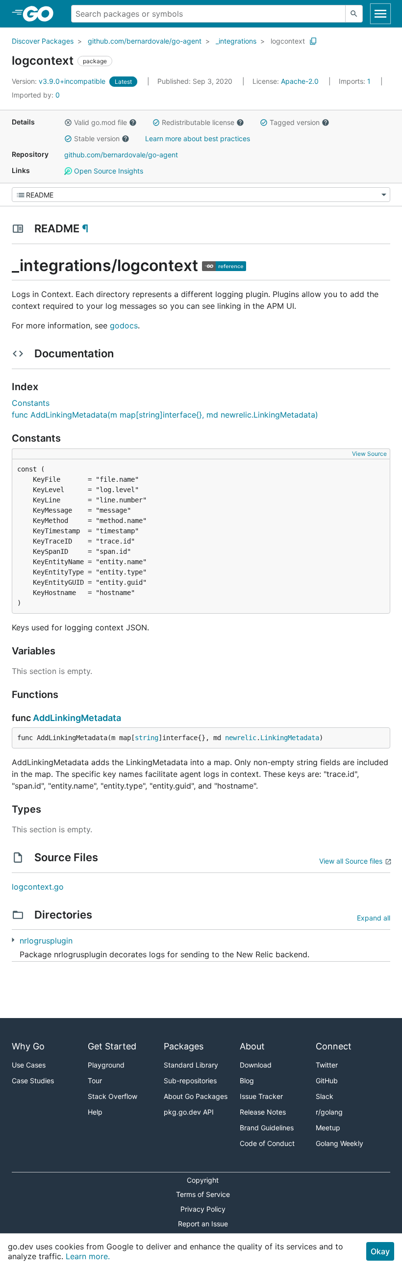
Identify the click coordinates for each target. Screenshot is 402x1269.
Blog (247, 1080)
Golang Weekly (339, 1143)
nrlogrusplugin (46, 941)
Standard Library (191, 1065)
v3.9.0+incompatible (59, 81)
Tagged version (295, 122)
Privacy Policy (203, 1209)
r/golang (329, 1112)
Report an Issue (203, 1223)
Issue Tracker (261, 1096)
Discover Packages (43, 41)
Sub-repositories (190, 1080)
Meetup (328, 1127)
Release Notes (263, 1112)
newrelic (240, 738)
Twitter (327, 1065)
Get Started (112, 1046)
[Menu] (201, 194)
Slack (324, 1096)
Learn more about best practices (197, 138)
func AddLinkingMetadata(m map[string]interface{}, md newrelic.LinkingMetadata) (165, 415)
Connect (334, 1046)
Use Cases (29, 1065)
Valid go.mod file (100, 122)
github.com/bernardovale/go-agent (144, 41)
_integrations (236, 41)
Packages (183, 1046)
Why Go (28, 1046)
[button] (68, 122)
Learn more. (88, 1256)
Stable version (97, 138)
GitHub (327, 1080)
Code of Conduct (267, 1143)
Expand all (373, 918)
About (252, 1046)
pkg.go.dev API (189, 1112)
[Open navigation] (380, 14)
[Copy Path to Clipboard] (313, 41)
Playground (106, 1065)
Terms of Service (203, 1194)
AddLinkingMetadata (77, 718)
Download (256, 1065)
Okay (380, 1251)
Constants (31, 403)
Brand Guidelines (267, 1127)
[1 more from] (13, 940)
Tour (95, 1080)
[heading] (41, 14)
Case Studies (33, 1080)
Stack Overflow (112, 1096)
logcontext (288, 41)
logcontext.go (38, 887)
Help (95, 1112)
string (146, 738)
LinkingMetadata (289, 738)
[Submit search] (354, 14)
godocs (124, 325)
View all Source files (350, 861)
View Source (369, 453)
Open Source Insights (107, 171)
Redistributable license (198, 122)
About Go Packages (195, 1096)
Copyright (203, 1180)
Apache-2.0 (300, 81)
